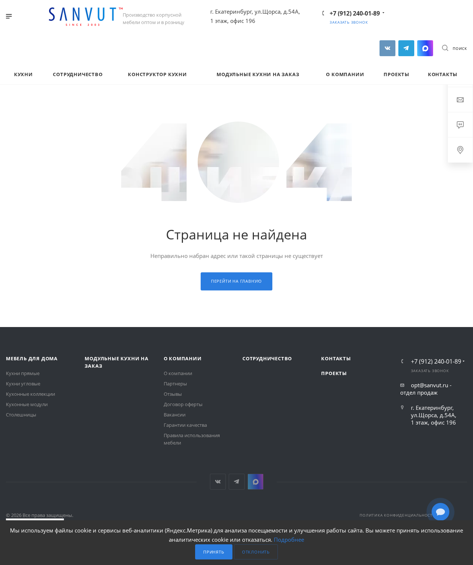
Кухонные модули (27, 404)
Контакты (336, 358)
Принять (213, 552)
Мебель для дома (32, 358)
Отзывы (173, 394)
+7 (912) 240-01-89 (355, 13)
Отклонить (256, 552)
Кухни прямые (23, 373)
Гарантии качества (185, 425)
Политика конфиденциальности (398, 515)
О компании (183, 358)
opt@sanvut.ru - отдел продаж (426, 388)
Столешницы (21, 414)
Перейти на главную (236, 281)
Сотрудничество (267, 358)
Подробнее (289, 539)
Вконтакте (387, 48)
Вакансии (175, 414)
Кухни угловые (23, 383)
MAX (425, 48)
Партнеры (175, 383)
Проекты (334, 373)
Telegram (406, 48)
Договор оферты (183, 404)
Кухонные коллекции (30, 394)
